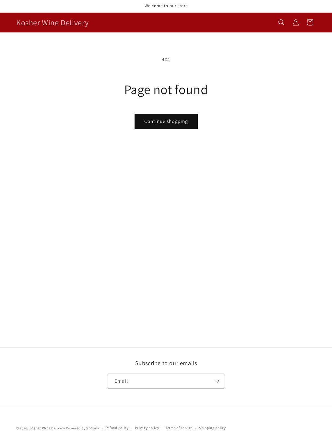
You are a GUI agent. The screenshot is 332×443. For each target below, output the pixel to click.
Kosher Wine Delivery (47, 428)
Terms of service (179, 427)
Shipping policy (212, 427)
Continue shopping (166, 121)
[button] (281, 22)
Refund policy (117, 427)
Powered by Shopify (82, 428)
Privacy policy (147, 427)
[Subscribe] (217, 381)
